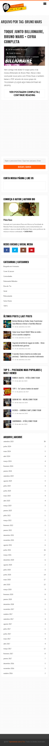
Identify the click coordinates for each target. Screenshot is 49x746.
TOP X (5, 306)
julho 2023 (7, 486)
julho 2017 (7, 629)
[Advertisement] (24, 130)
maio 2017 (7, 639)
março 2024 (7, 461)
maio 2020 (7, 580)
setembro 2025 (8, 442)
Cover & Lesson (15, 53)
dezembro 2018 (8, 604)
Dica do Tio (7, 286)
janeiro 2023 (7, 511)
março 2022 (7, 520)
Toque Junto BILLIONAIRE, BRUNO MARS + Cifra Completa (24, 36)
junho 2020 (7, 575)
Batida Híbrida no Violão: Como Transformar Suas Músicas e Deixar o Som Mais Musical (27, 322)
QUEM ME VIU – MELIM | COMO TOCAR (24, 399)
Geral (5, 291)
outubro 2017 (7, 614)
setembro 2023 (8, 476)
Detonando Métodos (10, 281)
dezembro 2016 (8, 663)
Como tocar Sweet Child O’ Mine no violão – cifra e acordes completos (27, 333)
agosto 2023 (7, 481)
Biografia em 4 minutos (11, 266)
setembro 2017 (8, 619)
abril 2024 (6, 456)
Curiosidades (7, 276)
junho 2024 (7, 446)
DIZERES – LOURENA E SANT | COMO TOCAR (26, 410)
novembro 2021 (8, 540)
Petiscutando (7, 296)
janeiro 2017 (7, 659)
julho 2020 (7, 570)
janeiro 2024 (7, 471)
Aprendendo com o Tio (17, 742)
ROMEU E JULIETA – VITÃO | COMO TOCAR (26, 377)
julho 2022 (7, 515)
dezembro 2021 (8, 535)
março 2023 (7, 506)
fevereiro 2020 (8, 594)
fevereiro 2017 (8, 654)
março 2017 (7, 649)
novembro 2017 (8, 609)
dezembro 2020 (8, 560)
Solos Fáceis (7, 301)
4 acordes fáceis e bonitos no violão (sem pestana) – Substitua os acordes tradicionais (28, 355)
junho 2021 (7, 550)
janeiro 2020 (7, 599)
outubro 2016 (7, 673)
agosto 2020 (7, 565)
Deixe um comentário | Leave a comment (24, 57)
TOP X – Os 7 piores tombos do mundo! (25, 388)
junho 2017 (7, 634)
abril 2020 (6, 585)
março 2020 (7, 589)
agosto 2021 (7, 545)
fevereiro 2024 (8, 466)
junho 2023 (7, 491)
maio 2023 (7, 496)
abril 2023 (6, 501)
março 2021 (7, 555)
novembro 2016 (8, 668)
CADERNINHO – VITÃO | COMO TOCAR (24, 421)
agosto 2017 (7, 624)
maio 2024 (7, 451)
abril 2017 (6, 644)
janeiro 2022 (7, 530)
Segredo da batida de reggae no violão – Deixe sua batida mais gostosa (28, 344)
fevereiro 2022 (8, 525)
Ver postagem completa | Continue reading (27, 94)
